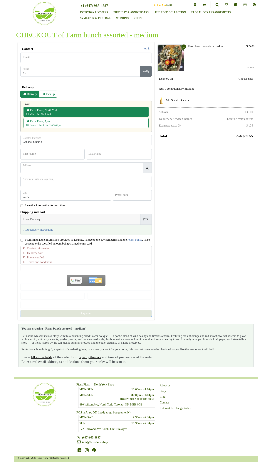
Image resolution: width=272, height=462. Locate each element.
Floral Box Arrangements (211, 12)
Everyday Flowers (94, 12)
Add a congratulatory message (176, 88)
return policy (134, 239)
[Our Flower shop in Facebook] (79, 450)
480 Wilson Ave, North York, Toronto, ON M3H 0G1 (110, 404)
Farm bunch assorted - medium (206, 46)
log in (147, 48)
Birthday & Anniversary (131, 12)
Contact (164, 402)
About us (165, 385)
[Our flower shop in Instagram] (245, 5)
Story (163, 391)
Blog (162, 396)
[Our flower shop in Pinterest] (254, 5)
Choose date (246, 78)
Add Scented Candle (177, 100)
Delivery (32, 94)
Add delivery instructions (38, 229)
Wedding (122, 18)
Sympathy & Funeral (95, 18)
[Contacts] (226, 5)
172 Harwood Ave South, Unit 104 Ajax (103, 429)
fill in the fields (41, 357)
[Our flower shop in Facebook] (236, 5)
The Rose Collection (170, 12)
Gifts (138, 18)
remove (250, 67)
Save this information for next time (45, 205)
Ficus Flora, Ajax (43, 123)
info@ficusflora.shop (95, 442)
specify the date (90, 357)
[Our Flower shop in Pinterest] (94, 450)
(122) (169, 4)
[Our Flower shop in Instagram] (87, 450)
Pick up (50, 94)
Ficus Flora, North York (42, 112)
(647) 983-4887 (91, 437)
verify (145, 71)
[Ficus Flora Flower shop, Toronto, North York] (44, 14)
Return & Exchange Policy (175, 408)
